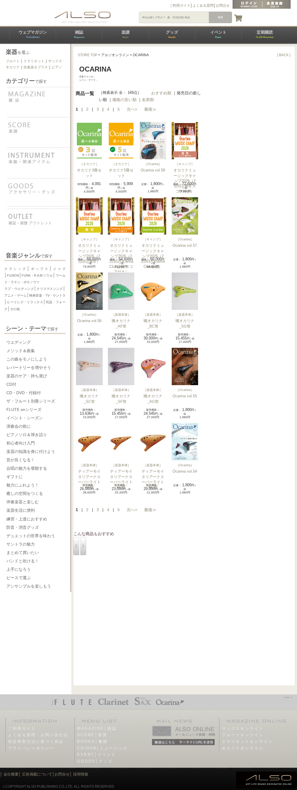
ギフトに (14, 476)
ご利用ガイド (179, 5)
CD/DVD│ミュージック (102, 748)
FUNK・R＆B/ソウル (37, 275)
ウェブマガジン (33, 34)
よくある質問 (203, 5)
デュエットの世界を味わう (30, 535)
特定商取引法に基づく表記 (36, 741)
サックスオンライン (243, 728)
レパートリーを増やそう (28, 367)
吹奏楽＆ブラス (35, 67)
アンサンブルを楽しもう (28, 586)
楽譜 (126, 34)
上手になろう (18, 569)
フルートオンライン (243, 735)
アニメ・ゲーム (15, 295)
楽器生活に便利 (20, 510)
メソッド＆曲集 (20, 350)
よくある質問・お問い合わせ (38, 735)
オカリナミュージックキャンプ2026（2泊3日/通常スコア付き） (184, 180)
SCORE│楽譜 (92, 735)
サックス (55, 61)
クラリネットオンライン (247, 741)
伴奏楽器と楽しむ (22, 502)
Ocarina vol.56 (89, 321)
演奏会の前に (18, 426)
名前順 (148, 99)
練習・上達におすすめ (26, 519)
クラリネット (33, 61)
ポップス (39, 268)
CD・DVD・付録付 (23, 392)
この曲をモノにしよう (26, 359)
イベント (218, 34)
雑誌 (79, 34)
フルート (13, 61)
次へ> (132, 109)
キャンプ (184, 164)
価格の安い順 (124, 99)
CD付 (11, 384)
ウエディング (18, 342)
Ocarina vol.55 (185, 396)
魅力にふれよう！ (22, 485)
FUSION (13, 275)
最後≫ (150, 109)
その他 (15, 309)
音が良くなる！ (20, 460)
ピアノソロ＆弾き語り (26, 434)
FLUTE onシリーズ (23, 409)
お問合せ (223, 5)
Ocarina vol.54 (185, 471)
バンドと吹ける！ (22, 561)
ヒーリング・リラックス (25, 302)
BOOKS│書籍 (92, 741)
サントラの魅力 (20, 544)
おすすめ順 (161, 93)
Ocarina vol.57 (185, 245)
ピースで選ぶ (18, 577)
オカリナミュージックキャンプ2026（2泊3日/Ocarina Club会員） (153, 256)
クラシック (15, 268)
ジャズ (59, 268)
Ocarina (153, 164)
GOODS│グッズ (95, 761)
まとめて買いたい (22, 552)
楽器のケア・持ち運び (26, 376)
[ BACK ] (283, 55)
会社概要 (11, 774)
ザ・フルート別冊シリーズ (30, 401)
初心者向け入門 (20, 443)
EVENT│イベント (96, 754)
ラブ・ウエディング (19, 288)
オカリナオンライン (243, 748)
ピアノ (57, 67)
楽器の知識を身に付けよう (30, 451)
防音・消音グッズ (22, 527)
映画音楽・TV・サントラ (47, 295)
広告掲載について (37, 774)
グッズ (172, 34)
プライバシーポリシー (31, 748)
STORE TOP (87, 55)
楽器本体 (121, 314)
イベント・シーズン (24, 418)
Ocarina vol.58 (153, 170)
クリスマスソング (50, 288)
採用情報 (80, 774)
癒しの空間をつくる (24, 493)
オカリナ (13, 67)
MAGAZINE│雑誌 (97, 728)
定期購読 (265, 34)
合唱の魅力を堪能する (26, 468)
